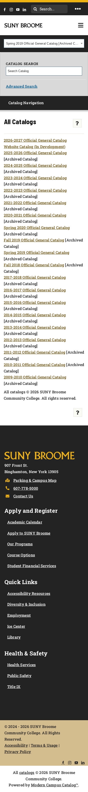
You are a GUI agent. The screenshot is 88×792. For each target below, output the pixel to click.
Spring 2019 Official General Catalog (36, 252)
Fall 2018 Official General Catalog (34, 264)
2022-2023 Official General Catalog (35, 190)
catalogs (26, 772)
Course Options (21, 554)
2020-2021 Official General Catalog (35, 215)
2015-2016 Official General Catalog (35, 302)
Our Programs (20, 543)
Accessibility (16, 745)
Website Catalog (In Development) (34, 146)
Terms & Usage (44, 745)
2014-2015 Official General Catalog (35, 314)
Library (14, 637)
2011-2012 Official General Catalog (34, 352)
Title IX (14, 686)
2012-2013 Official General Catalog (35, 339)
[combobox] (44, 43)
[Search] (79, 71)
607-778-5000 (25, 488)
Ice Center (16, 626)
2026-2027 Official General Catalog (35, 140)
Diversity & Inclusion (26, 604)
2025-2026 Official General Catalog (35, 152)
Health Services (21, 664)
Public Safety (19, 675)
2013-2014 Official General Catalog (35, 327)
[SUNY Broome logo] (23, 25)
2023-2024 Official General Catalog (35, 177)
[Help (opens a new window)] (77, 123)
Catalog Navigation (26, 102)
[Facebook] (6, 10)
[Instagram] (13, 10)
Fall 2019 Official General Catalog (34, 239)
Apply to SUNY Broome (28, 533)
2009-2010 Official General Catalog (35, 377)
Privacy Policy (17, 751)
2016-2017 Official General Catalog (35, 289)
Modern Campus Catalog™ (54, 784)
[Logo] (39, 450)
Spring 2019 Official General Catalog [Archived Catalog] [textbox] (42, 43)
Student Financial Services (31, 565)
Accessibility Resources (28, 593)
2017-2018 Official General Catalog (35, 277)
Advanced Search (22, 86)
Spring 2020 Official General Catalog (37, 227)
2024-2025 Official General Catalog (35, 165)
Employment (19, 615)
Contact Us (23, 496)
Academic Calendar (24, 522)
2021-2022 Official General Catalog (35, 202)
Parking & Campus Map (35, 480)
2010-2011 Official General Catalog (34, 364)
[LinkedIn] (26, 10)
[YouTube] (19, 10)
